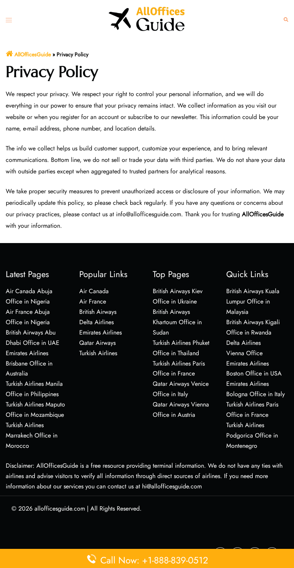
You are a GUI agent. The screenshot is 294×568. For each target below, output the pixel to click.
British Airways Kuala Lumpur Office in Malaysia (252, 301)
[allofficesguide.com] (147, 18)
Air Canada (94, 291)
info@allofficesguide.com (148, 214)
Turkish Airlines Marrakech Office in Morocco (31, 435)
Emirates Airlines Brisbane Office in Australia (29, 363)
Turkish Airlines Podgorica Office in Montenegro (252, 435)
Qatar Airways (97, 342)
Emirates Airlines (100, 332)
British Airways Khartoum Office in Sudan (177, 322)
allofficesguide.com (59, 508)
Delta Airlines (96, 322)
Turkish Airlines (98, 353)
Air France (92, 301)
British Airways (97, 311)
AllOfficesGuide (33, 54)
